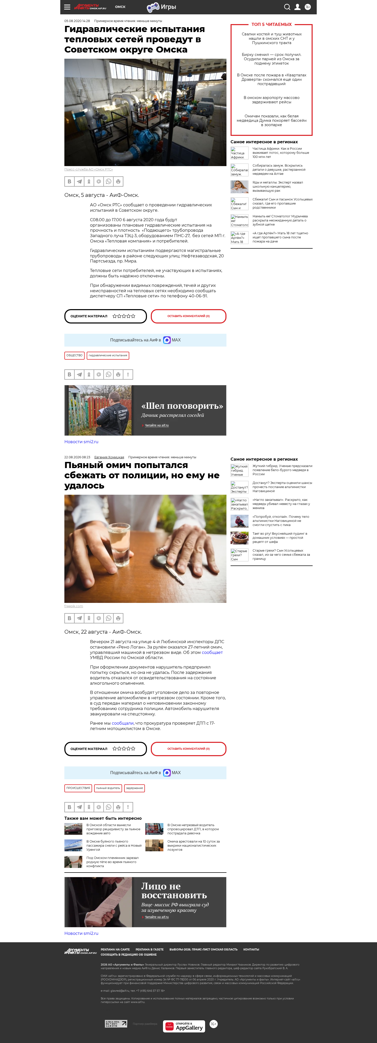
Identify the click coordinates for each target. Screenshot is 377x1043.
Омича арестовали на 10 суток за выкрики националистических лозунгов (193, 845)
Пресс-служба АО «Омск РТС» (88, 169)
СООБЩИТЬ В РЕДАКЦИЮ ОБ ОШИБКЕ (129, 954)
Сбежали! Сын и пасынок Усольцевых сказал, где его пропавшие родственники (283, 203)
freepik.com (73, 606)
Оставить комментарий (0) (188, 316)
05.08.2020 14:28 (77, 21)
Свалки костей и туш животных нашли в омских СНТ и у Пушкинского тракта (272, 38)
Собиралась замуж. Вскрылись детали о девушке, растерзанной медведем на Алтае (279, 170)
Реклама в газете (150, 949)
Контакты (251, 949)
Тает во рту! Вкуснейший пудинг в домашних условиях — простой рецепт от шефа (280, 538)
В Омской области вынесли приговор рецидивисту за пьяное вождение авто (113, 829)
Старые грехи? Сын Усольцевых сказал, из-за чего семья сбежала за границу (281, 555)
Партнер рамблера (145, 1023)
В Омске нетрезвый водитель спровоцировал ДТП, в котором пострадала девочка (193, 829)
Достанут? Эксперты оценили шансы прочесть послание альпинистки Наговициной (282, 487)
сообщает (212, 652)
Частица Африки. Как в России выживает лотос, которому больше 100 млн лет (281, 153)
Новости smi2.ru (81, 441)
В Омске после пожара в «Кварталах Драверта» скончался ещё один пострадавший (271, 79)
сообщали (123, 723)
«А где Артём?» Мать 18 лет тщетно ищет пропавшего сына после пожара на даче (280, 237)
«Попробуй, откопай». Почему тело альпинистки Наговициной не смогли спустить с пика (281, 521)
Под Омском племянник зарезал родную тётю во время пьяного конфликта (112, 862)
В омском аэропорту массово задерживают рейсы (272, 100)
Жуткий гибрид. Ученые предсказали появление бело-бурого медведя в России (282, 470)
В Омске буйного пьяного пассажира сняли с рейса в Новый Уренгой (114, 845)
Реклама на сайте (115, 949)
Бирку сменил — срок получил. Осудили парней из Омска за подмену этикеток (271, 59)
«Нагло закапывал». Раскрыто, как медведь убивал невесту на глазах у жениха (281, 504)
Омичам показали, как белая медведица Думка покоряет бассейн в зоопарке (271, 120)
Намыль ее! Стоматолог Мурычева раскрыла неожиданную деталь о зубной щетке (280, 220)
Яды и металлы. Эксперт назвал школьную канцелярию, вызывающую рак (278, 186)
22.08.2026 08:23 (77, 457)
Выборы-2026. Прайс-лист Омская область (203, 949)
